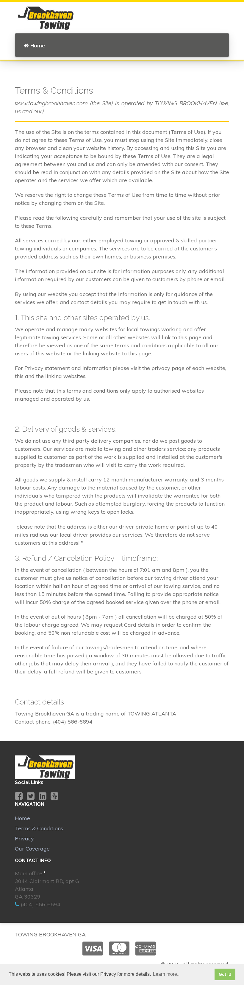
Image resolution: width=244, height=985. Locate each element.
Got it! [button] (225, 974)
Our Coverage (32, 848)
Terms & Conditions (39, 828)
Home (37, 45)
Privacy (24, 838)
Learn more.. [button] (166, 974)
